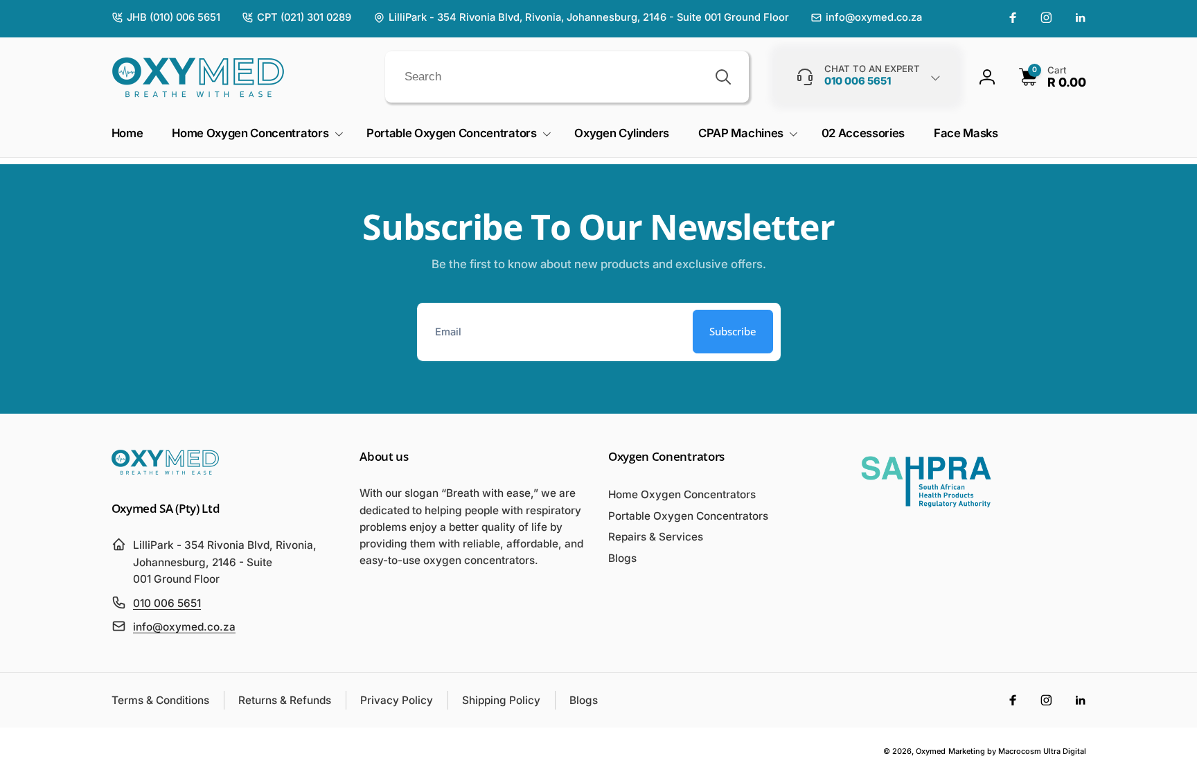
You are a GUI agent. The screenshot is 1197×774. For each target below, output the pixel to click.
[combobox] (567, 77)
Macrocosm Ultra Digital (1042, 751)
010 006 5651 (167, 603)
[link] (166, 18)
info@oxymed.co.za (184, 626)
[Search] (723, 76)
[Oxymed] (165, 470)
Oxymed (931, 751)
